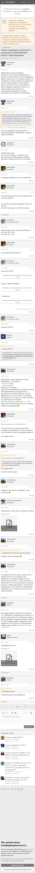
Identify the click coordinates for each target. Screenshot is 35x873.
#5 (33, 192)
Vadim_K (7, 747)
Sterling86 (5, 58)
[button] (3, 712)
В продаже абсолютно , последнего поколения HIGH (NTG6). (17, 11)
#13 (33, 451)
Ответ (32, 96)
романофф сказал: (7, 455)
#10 (33, 342)
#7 (33, 249)
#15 (33, 507)
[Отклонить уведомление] (32, 7)
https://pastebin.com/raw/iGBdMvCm (13, 424)
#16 (33, 546)
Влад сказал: (6, 689)
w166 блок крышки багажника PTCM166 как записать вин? (17, 778)
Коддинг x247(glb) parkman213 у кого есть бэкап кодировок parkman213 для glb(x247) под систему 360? (18, 766)
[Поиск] (33, 2)
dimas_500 (8, 781)
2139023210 (5, 385)
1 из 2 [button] (12, 706)
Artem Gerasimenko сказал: (10, 550)
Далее (18, 706)
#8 (33, 268)
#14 (33, 487)
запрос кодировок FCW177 (15, 745)
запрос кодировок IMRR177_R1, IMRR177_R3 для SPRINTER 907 (17, 754)
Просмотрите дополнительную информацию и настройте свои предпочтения (17, 860)
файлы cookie (28, 849)
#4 (33, 174)
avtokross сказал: (7, 346)
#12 (33, 421)
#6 (33, 227)
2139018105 (24, 625)
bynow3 (7, 757)
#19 (33, 642)
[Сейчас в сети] (5, 146)
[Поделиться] (30, 70)
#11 (33, 376)
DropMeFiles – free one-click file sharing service (19, 353)
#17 (33, 571)
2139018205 (5, 383)
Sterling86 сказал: (7, 112)
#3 (33, 150)
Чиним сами (16, 739)
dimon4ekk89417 (9, 771)
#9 (33, 324)
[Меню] (2, 2)
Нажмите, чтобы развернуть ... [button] (17, 127)
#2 (33, 108)
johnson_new (8, 739)
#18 (33, 610)
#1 (33, 69)
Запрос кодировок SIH (14, 737)
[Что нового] (29, 2)
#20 (33, 685)
